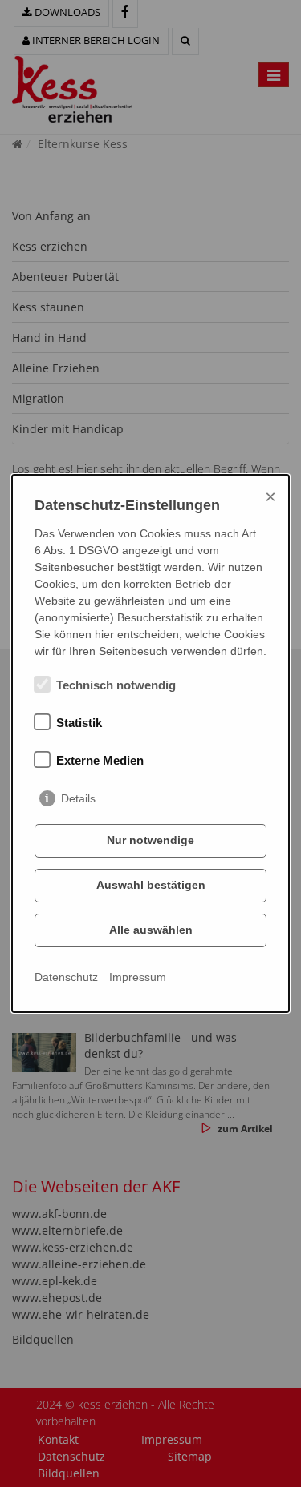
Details (78, 798)
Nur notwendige (150, 840)
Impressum (137, 977)
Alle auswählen (151, 929)
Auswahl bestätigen (150, 884)
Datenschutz (66, 977)
